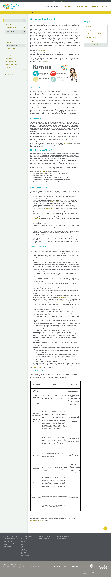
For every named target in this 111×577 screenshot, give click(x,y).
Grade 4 (23, 541)
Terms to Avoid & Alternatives (92, 44)
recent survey (42, 171)
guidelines (66, 143)
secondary (41, 520)
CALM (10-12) (24, 550)
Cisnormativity (89, 26)
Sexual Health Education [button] (52, 6)
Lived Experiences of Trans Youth (93, 33)
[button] (107, 6)
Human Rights (89, 30)
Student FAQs (6, 544)
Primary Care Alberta (9, 572)
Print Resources (24, 552)
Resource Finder (24, 538)
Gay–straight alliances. (64, 297)
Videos (22, 553)
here (46, 61)
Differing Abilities (24, 540)
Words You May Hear (90, 41)
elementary (33, 520)
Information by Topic (7, 541)
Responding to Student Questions (10, 543)
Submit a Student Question (8, 546)
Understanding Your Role (8, 540)
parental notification (52, 27)
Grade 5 (23, 543)
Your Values (54, 198)
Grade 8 (23, 547)
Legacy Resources (25, 555)
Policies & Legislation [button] (82, 6)
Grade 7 (23, 546)
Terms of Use (13, 564)
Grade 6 (23, 544)
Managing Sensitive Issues (9, 547)
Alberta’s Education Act (44, 538)
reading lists (76, 234)
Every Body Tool (41, 50)
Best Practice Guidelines (44, 540)
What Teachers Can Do (91, 37)
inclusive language (50, 208)
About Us (5, 564)
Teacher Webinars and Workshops (10, 538)
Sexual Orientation (37, 367)
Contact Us (21, 564)
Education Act (75, 27)
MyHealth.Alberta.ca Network (55, 1)
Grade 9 (23, 549)
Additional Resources (97, 6)
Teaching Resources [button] (67, 6)
